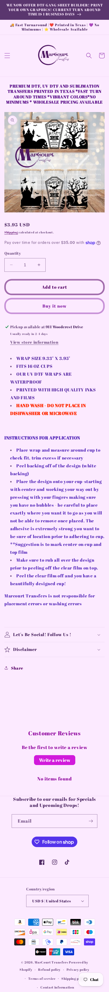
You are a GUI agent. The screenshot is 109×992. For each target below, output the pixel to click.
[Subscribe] (90, 821)
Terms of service (42, 978)
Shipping (11, 232)
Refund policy (49, 969)
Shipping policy (74, 978)
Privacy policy (78, 969)
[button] (7, 55)
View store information (34, 342)
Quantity (12, 253)
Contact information (57, 987)
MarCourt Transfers (52, 962)
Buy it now (54, 306)
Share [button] (17, 668)
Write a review (54, 760)
